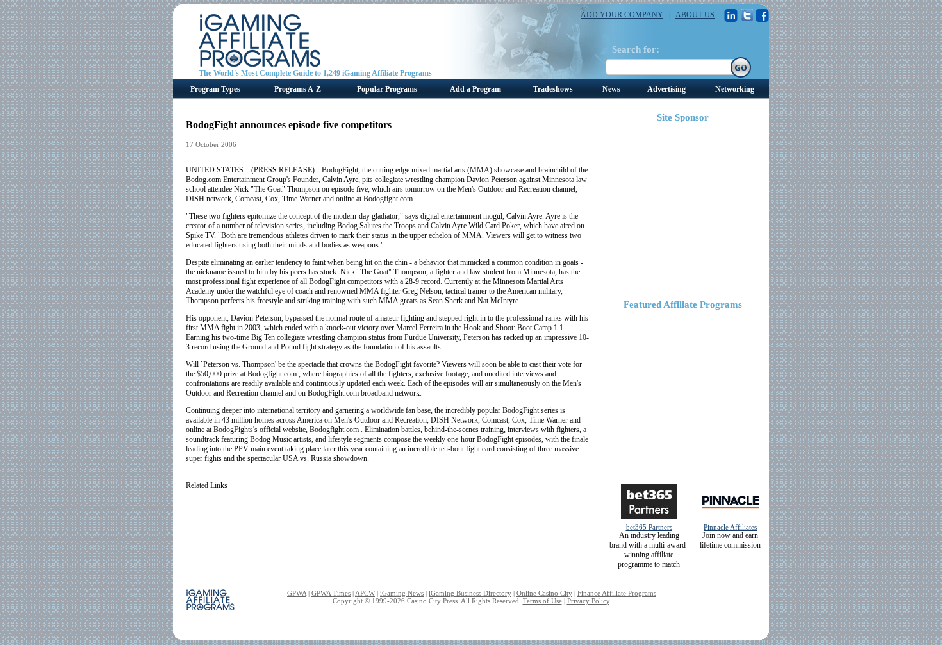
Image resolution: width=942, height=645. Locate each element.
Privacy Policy (588, 601)
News (611, 89)
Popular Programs (387, 89)
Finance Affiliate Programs (616, 593)
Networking (734, 89)
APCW (365, 593)
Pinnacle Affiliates (730, 527)
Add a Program (475, 89)
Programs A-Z (297, 89)
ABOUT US (695, 14)
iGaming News (402, 593)
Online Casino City (544, 593)
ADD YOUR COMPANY (622, 14)
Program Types (215, 89)
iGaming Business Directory (470, 593)
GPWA (296, 593)
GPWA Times (331, 593)
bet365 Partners (649, 527)
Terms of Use (542, 601)
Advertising (666, 89)
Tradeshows (553, 89)
